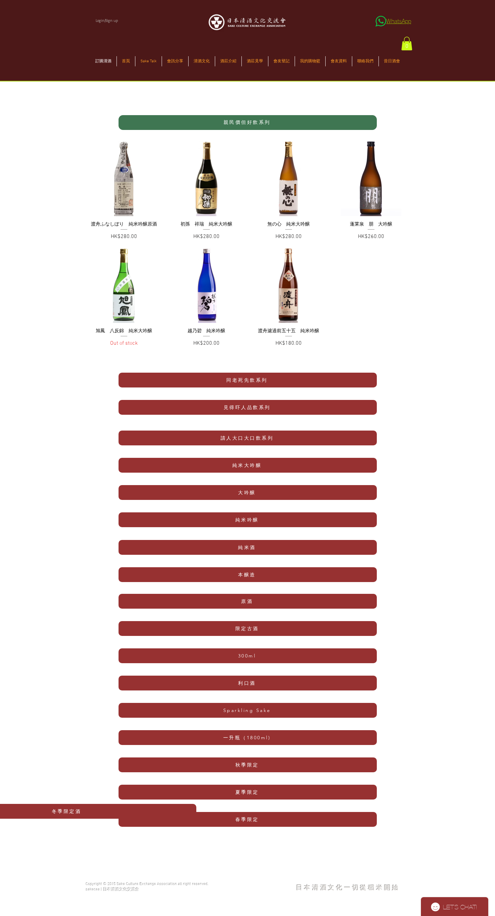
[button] (406, 43)
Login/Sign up (107, 20)
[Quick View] (124, 178)
